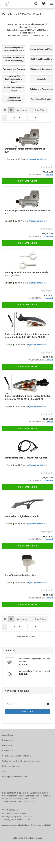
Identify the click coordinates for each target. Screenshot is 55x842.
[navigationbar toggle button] (51, 4)
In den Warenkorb (27, 181)
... (25, 118)
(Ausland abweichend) (38, 159)
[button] (5, 110)
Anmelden (27, 712)
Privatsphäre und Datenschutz (15, 776)
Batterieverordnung (10, 766)
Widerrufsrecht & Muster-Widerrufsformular (21, 761)
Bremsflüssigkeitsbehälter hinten (21, 575)
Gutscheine (7, 745)
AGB (4, 771)
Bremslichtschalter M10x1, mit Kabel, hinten (26, 457)
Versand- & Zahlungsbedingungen (16, 756)
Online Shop (18, 838)
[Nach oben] (46, 837)
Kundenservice (8, 750)
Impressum (7, 740)
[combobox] (24, 110)
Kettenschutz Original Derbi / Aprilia (22, 516)
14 (30, 118)
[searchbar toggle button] (36, 4)
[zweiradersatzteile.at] (6, 4)
